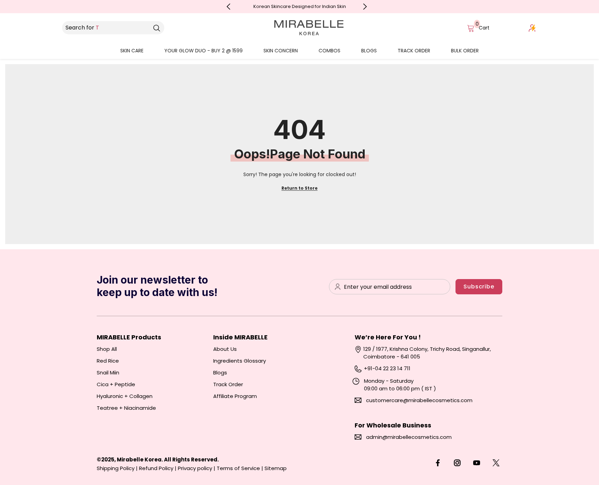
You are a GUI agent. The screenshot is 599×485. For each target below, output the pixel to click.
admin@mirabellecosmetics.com (409, 437)
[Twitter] (496, 463)
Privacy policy (195, 468)
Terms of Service (238, 468)
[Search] (156, 27)
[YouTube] (476, 463)
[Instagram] (457, 463)
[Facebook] (438, 463)
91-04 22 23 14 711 (388, 368)
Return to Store (299, 188)
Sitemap (275, 468)
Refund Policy (156, 468)
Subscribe (478, 287)
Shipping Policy (115, 468)
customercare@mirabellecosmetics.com (419, 400)
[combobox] (105, 27)
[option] (300, 6)
